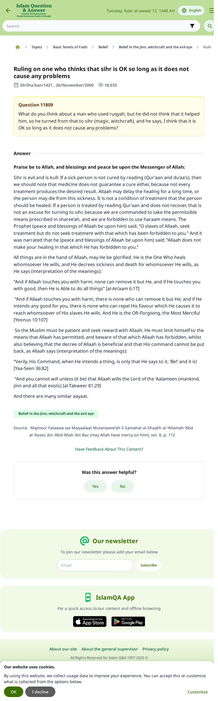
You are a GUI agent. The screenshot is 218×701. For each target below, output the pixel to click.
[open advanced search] (192, 26)
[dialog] (107, 681)
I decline (40, 691)
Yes (95, 486)
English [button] (195, 10)
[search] (210, 26)
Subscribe (149, 565)
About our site (63, 649)
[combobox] (97, 26)
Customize (198, 691)
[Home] (17, 47)
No (122, 486)
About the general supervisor (109, 649)
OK (13, 691)
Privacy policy (155, 649)
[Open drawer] (212, 10)
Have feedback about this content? (109, 449)
